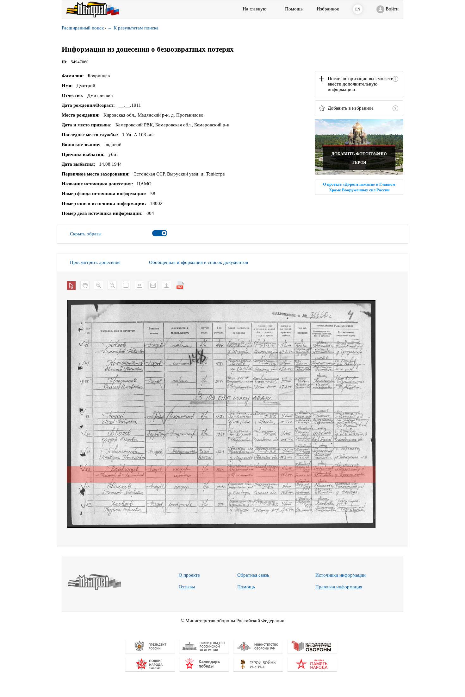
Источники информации (340, 575)
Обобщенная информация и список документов (198, 262)
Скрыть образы (86, 233)
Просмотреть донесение (95, 262)
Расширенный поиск (83, 27)
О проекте (189, 575)
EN (357, 9)
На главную (254, 8)
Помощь (246, 586)
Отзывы (187, 586)
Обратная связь (253, 575)
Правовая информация (338, 586)
